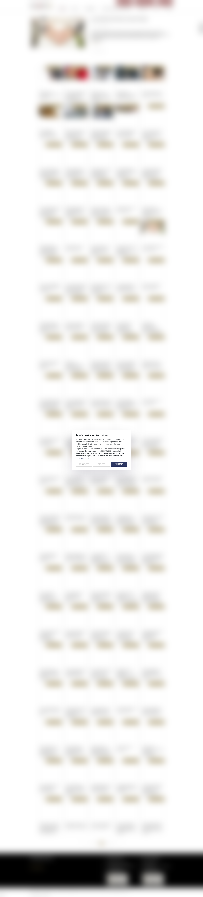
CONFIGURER (84, 464)
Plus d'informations (83, 458)
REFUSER (101, 464)
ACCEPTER (119, 464)
